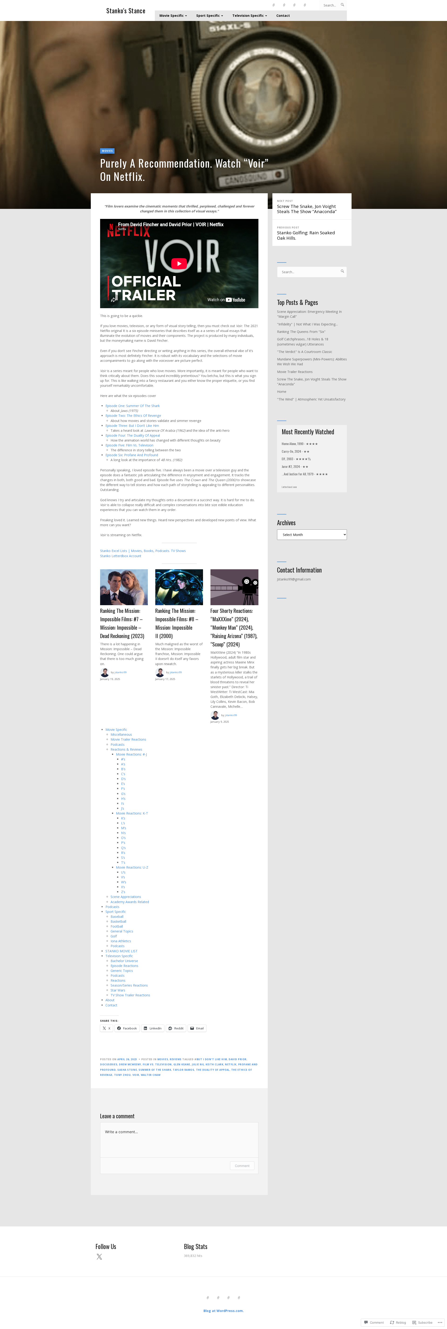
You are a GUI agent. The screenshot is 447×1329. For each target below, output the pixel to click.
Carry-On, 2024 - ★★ (296, 451)
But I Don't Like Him (211, 1059)
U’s (123, 872)
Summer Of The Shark (155, 1069)
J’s (122, 808)
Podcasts (118, 744)
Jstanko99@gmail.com (294, 579)
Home (281, 391)
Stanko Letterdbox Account (120, 556)
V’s (123, 877)
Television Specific (248, 15)
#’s (123, 759)
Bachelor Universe (124, 961)
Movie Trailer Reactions (128, 739)
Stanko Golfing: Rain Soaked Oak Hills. (306, 233)
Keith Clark (214, 1064)
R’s (123, 852)
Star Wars (118, 990)
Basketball (118, 921)
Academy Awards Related (130, 902)
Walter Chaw (151, 1075)
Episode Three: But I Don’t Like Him (132, 425)
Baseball (117, 916)
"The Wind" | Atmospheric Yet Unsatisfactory (311, 399)
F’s (123, 788)
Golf (114, 936)
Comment (242, 1166)
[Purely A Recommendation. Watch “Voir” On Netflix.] (223, 115)
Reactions (118, 980)
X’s (123, 887)
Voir (135, 1075)
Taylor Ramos (183, 1069)
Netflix (231, 1064)
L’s (123, 823)
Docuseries (108, 1064)
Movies (107, 150)
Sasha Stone (127, 1069)
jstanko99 (120, 672)
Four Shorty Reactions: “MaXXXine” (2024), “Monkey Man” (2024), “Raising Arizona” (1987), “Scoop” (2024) (233, 627)
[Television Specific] (294, 5)
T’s (123, 862)
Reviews (176, 1059)
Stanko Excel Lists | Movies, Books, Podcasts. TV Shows (143, 551)
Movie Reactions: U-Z (132, 867)
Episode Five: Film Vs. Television (129, 445)
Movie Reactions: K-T (132, 813)
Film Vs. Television (157, 1064)
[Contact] (305, 5)
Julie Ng (198, 1064)
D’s (123, 779)
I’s (122, 803)
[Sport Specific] (284, 5)
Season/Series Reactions (129, 985)
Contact (283, 15)
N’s (123, 833)
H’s (123, 798)
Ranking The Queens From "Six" (301, 331)
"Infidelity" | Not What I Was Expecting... (307, 324)
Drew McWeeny (130, 1064)
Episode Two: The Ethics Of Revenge (133, 415)
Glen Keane (181, 1064)
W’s (123, 882)
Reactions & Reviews (126, 749)
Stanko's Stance (126, 10)
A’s (123, 764)
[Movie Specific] (274, 5)
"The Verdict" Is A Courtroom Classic (304, 351)
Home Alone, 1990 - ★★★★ (300, 443)
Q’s (123, 848)
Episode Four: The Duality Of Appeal (132, 435)
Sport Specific (208, 15)
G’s (123, 793)
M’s (123, 828)
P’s (123, 842)
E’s (123, 783)
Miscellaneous (121, 734)
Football (117, 926)
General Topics (122, 931)
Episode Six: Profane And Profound (131, 455)
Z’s (123, 892)
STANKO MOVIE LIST (121, 951)
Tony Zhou (122, 1075)
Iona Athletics (121, 941)
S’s (123, 857)
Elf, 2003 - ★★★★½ (296, 458)
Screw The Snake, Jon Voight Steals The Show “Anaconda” (307, 206)
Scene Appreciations (126, 896)
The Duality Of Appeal (213, 1069)
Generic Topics (122, 970)
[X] (99, 1257)
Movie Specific (171, 15)
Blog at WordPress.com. (223, 1310)
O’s (123, 837)
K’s (123, 818)
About (110, 1000)
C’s (123, 774)
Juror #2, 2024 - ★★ (295, 466)
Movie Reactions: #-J (131, 754)
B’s (123, 769)
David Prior (238, 1059)
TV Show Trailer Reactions (130, 995)
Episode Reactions (124, 965)
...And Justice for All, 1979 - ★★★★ (305, 473)
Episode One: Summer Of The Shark (132, 406)
